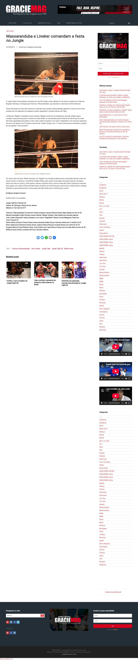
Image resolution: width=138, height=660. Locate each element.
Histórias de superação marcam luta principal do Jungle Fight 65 (74, 283)
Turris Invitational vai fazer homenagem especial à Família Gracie (113, 101)
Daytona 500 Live (6, 659)
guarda (101, 248)
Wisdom (102, 327)
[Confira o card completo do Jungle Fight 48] (19, 270)
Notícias (12, 23)
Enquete (102, 221)
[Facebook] (14, 622)
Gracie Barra (103, 233)
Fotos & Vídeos (104, 227)
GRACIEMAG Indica (106, 239)
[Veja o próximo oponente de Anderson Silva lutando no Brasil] (46, 270)
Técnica (102, 318)
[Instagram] (11, 622)
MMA (101, 278)
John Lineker (35, 249)
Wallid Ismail (68, 249)
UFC (100, 324)
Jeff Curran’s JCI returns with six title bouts (114, 127)
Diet (100, 215)
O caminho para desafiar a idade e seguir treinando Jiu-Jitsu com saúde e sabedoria (114, 96)
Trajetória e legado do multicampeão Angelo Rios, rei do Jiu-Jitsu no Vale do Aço (114, 106)
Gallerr (101, 230)
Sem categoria (104, 309)
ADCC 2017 (103, 194)
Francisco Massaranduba (21, 249)
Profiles (102, 300)
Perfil (101, 297)
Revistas (102, 303)
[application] (115, 347)
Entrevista (102, 224)
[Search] (129, 23)
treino (101, 321)
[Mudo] (126, 354)
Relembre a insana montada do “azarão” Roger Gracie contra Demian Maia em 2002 (115, 111)
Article (101, 200)
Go (42, 615)
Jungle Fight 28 (57, 249)
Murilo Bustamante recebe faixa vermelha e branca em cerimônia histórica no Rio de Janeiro (114, 132)
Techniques (103, 312)
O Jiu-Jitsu (27, 23)
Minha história (104, 272)
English (101, 218)
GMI (58, 23)
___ (100, 182)
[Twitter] (18, 622)
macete (102, 269)
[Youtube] (7, 622)
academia (102, 185)
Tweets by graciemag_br (113, 592)
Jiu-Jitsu (102, 263)
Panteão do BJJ (44, 23)
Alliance (102, 197)
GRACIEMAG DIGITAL (74, 23)
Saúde (101, 306)
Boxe (101, 212)
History (101, 251)
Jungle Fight (46, 249)
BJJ (100, 209)
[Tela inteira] (129, 354)
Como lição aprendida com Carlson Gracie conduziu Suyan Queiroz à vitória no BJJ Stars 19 (115, 122)
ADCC (101, 191)
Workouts (102, 330)
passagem (103, 294)
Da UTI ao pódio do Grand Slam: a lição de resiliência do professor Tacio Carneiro (114, 137)
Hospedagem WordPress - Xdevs (69, 654)
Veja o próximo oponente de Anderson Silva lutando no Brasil (45, 282)
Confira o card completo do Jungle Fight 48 (17, 282)
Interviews (103, 257)
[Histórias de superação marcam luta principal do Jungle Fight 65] (74, 270)
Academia (102, 188)
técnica (101, 315)
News (101, 285)
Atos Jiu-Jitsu (104, 206)
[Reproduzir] (102, 354)
